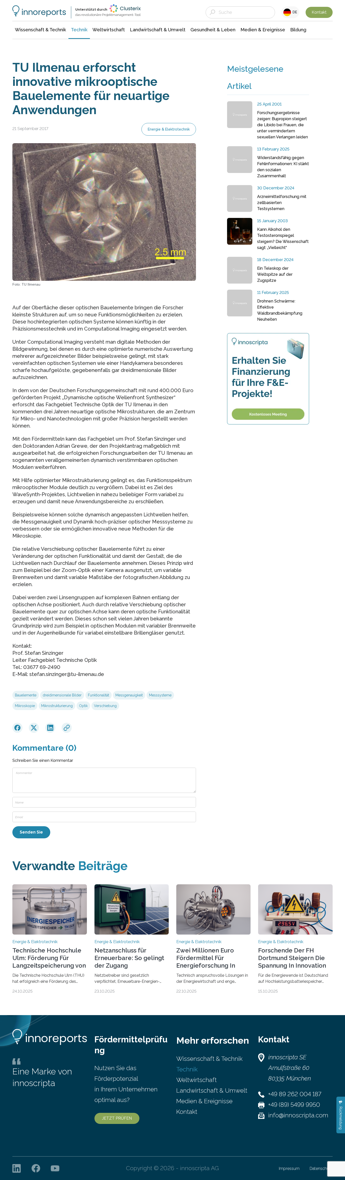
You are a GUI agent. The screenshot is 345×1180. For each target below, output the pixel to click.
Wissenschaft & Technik (209, 1058)
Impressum (289, 1168)
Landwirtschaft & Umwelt (211, 1090)
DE (294, 12)
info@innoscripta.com (298, 1115)
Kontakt (319, 12)
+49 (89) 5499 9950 (294, 1104)
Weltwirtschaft (196, 1080)
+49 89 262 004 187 (294, 1094)
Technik (187, 1069)
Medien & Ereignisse (204, 1101)
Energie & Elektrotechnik (169, 129)
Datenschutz (321, 1168)
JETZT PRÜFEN (117, 1118)
